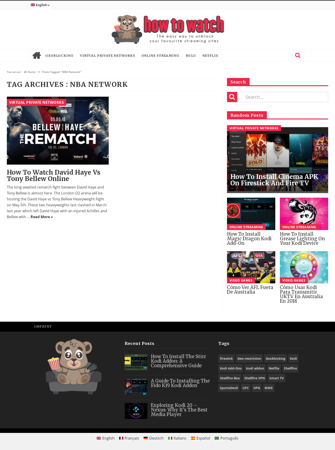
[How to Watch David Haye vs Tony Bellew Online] (58, 131)
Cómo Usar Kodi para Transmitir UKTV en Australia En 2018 (301, 294)
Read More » (42, 216)
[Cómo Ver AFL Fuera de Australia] (251, 267)
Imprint (43, 326)
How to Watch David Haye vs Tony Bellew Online (53, 175)
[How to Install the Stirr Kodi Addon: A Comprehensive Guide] (136, 362)
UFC (245, 388)
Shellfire (290, 368)
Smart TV (276, 378)
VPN (256, 388)
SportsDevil (229, 388)
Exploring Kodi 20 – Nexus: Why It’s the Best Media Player (179, 409)
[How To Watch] (167, 29)
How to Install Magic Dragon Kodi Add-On (249, 238)
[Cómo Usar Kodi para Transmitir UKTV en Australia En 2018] (304, 267)
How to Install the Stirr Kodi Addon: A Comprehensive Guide (178, 361)
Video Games (241, 280)
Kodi (293, 358)
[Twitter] (277, 326)
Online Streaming (160, 56)
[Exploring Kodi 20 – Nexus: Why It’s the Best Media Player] (136, 411)
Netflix (210, 56)
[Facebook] (267, 326)
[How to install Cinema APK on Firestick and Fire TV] (277, 159)
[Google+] (288, 326)
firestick (226, 358)
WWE (269, 388)
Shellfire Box (230, 378)
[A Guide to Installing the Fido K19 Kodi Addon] (136, 387)
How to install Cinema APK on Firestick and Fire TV (274, 179)
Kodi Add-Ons (231, 368)
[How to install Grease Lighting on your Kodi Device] (304, 214)
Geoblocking (59, 56)
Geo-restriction (249, 358)
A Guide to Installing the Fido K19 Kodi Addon (180, 383)
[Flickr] (298, 326)
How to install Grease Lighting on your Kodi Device (302, 238)
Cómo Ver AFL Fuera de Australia (250, 289)
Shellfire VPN (254, 378)
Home (36, 56)
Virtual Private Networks (107, 56)
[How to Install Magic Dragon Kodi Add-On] (251, 214)
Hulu (191, 56)
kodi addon (255, 368)
